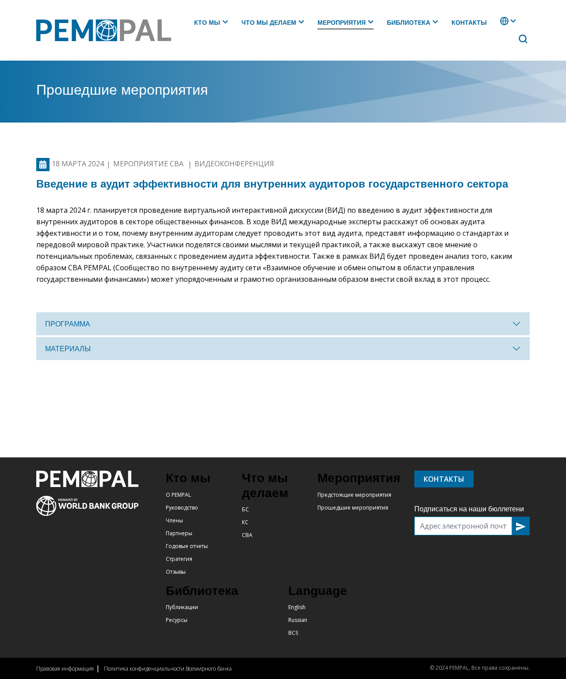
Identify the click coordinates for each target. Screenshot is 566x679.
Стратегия (179, 559)
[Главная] (107, 30)
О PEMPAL (178, 495)
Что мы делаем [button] (268, 22)
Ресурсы (176, 620)
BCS (293, 633)
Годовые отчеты (187, 546)
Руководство (182, 507)
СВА (247, 535)
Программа (67, 324)
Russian (297, 620)
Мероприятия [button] (341, 22)
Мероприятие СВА (149, 164)
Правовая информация (65, 668)
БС (245, 509)
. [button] (501, 25)
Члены (174, 520)
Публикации (182, 607)
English (297, 607)
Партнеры (179, 533)
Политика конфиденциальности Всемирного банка (168, 668)
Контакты (469, 22)
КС (245, 522)
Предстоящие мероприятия (354, 495)
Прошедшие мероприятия (352, 507)
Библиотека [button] (408, 22)
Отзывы (176, 571)
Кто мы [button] (207, 22)
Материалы (68, 349)
